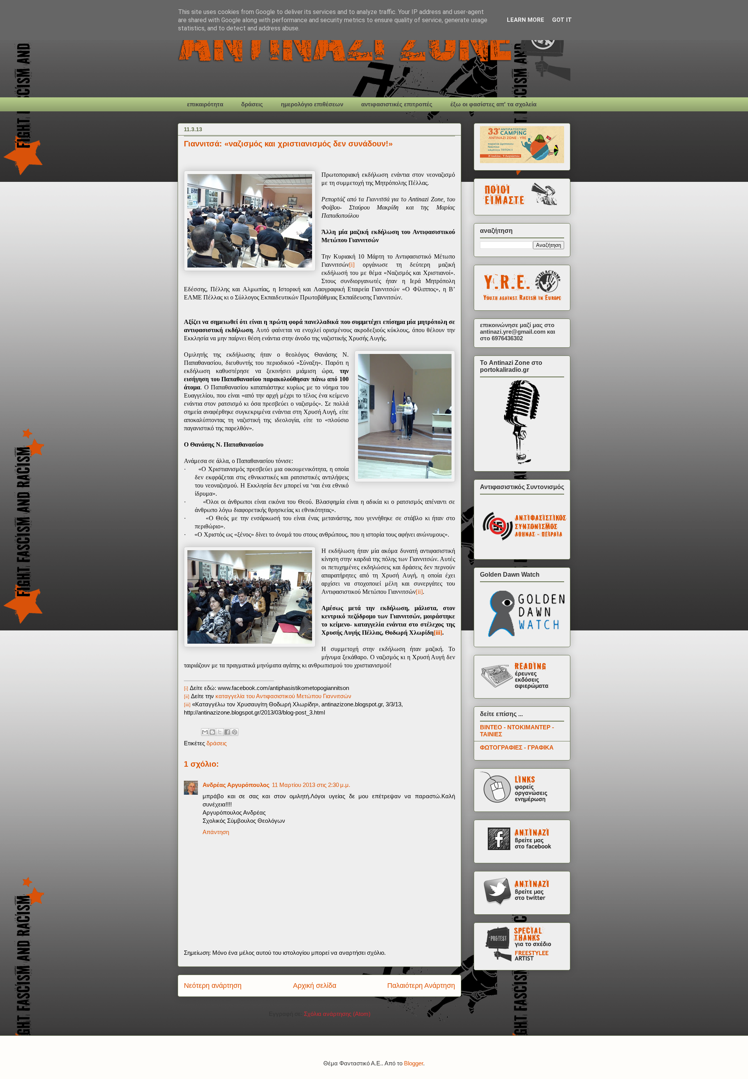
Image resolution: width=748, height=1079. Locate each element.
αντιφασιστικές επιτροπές (396, 104)
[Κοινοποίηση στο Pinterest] (234, 732)
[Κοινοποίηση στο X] (220, 732)
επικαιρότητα (205, 104)
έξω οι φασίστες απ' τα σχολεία (493, 104)
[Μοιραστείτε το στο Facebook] (227, 732)
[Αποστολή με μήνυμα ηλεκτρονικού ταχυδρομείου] (205, 732)
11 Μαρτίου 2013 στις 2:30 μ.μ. (311, 785)
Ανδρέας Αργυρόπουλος (236, 785)
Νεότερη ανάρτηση (213, 985)
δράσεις (252, 104)
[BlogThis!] (212, 732)
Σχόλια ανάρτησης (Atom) (337, 1013)
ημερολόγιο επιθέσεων (312, 104)
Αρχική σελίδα (314, 985)
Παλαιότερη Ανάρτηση (421, 985)
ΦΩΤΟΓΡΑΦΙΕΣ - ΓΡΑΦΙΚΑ (517, 747)
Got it (562, 19)
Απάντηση (216, 832)
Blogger (413, 1063)
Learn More (525, 19)
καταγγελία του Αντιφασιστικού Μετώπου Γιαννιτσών (283, 696)
